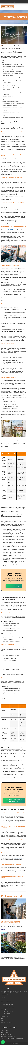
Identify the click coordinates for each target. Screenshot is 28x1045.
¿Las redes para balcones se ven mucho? (12, 112)
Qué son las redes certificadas (9, 85)
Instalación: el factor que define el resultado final (13, 73)
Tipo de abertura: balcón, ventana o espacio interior (14, 68)
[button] (26, 7)
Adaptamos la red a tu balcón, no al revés (11, 91)
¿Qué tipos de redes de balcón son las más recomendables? (11, 93)
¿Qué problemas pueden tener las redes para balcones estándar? (12, 88)
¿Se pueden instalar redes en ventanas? (11, 115)
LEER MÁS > (3, 929)
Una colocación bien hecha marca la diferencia (14, 103)
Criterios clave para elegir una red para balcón (12, 64)
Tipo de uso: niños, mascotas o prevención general (14, 66)
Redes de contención (7, 955)
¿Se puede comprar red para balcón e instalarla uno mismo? (14, 109)
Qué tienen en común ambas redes (10, 99)
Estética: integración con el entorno (11, 75)
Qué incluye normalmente (9, 78)
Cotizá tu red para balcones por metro (10, 101)
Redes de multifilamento (8, 96)
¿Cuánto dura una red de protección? (11, 113)
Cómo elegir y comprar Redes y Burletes (11, 45)
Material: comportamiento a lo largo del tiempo (13, 71)
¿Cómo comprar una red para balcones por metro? (13, 77)
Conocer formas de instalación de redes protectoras (14, 800)
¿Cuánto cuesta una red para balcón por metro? (13, 107)
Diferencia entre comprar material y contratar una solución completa (12, 81)
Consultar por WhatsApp (14, 586)
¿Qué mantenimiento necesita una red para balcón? (14, 117)
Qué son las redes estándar (9, 84)
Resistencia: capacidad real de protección (12, 69)
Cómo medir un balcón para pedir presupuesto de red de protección (10, 922)
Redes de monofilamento (8, 97)
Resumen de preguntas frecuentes (9, 105)
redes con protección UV (20, 858)
